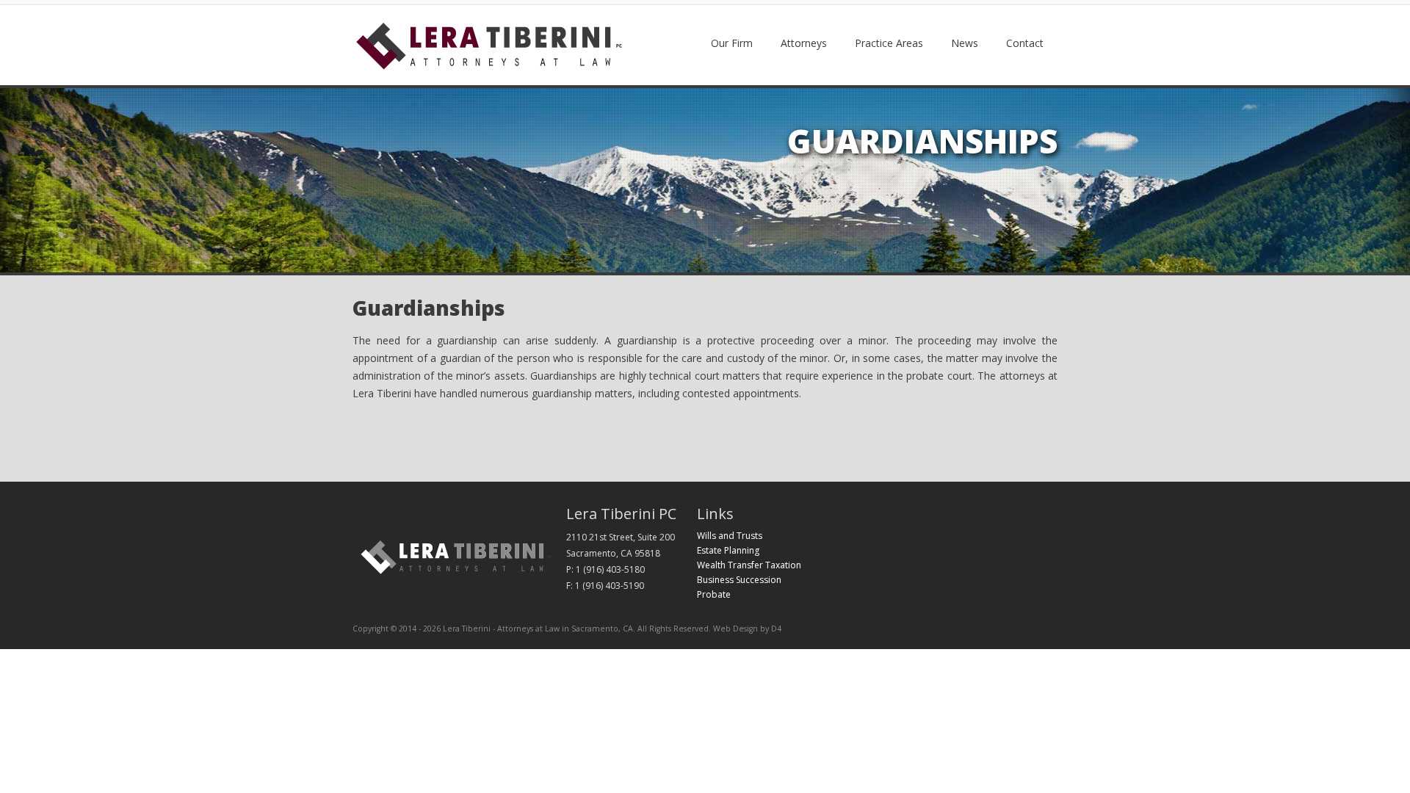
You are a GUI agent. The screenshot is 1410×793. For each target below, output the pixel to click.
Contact (1025, 43)
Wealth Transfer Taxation (749, 565)
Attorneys (804, 43)
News (964, 43)
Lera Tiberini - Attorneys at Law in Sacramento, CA (538, 628)
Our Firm (732, 43)
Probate (714, 594)
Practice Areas (889, 43)
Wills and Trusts (729, 535)
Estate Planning (728, 550)
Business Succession (739, 579)
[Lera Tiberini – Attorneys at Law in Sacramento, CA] (489, 67)
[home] (456, 575)
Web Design (735, 628)
